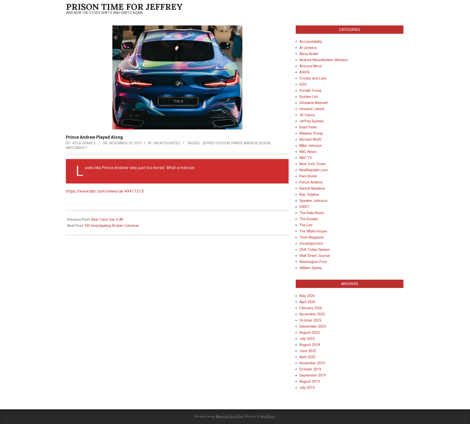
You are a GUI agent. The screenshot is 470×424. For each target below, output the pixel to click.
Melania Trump (311, 133)
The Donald (308, 219)
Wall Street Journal (314, 255)
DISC (303, 84)
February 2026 (310, 308)
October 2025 (310, 320)
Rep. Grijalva (309, 194)
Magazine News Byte (229, 416)
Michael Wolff (310, 139)
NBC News (308, 151)
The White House (313, 231)
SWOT (304, 207)
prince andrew (244, 143)
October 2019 (310, 369)
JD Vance (307, 115)
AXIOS (304, 72)
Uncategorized (166, 143)
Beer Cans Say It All (107, 219)
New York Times (312, 164)
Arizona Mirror (310, 66)
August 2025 (309, 332)
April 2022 (307, 357)
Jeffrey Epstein (216, 143)
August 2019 (309, 381)
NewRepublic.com (313, 170)
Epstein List (308, 96)
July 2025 (307, 338)
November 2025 (312, 314)
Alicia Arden (308, 54)
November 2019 (312, 363)
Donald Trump (310, 90)
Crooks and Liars (313, 78)
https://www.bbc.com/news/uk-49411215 (105, 191)
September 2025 (312, 326)
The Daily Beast (311, 213)
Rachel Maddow (312, 188)
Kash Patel (308, 127)
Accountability (310, 41)
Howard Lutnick (311, 109)
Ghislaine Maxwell (313, 103)
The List (305, 225)
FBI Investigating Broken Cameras (112, 225)
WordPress (268, 416)
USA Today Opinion (314, 249)
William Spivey (310, 268)
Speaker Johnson (313, 200)
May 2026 (307, 296)
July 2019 (307, 387)
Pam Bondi (308, 176)
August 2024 (309, 345)
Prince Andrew (311, 182)
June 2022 (307, 351)
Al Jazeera (308, 48)
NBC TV (305, 158)
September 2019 (312, 375)
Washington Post (313, 262)
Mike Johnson (310, 145)
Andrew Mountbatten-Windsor (323, 60)
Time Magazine (311, 237)
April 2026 (307, 302)
